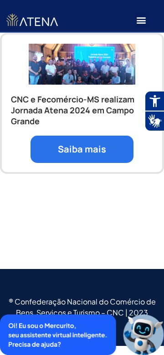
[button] (141, 19)
